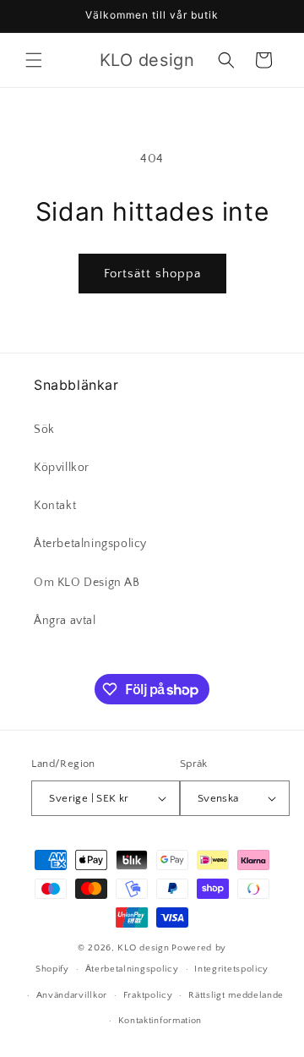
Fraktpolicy (148, 995)
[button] (33, 60)
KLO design (143, 948)
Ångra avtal (65, 620)
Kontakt (55, 505)
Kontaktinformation (160, 1021)
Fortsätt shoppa (152, 273)
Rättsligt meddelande (236, 995)
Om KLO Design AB (87, 582)
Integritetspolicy (231, 969)
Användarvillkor (72, 995)
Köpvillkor (62, 467)
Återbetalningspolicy (90, 543)
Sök (44, 429)
